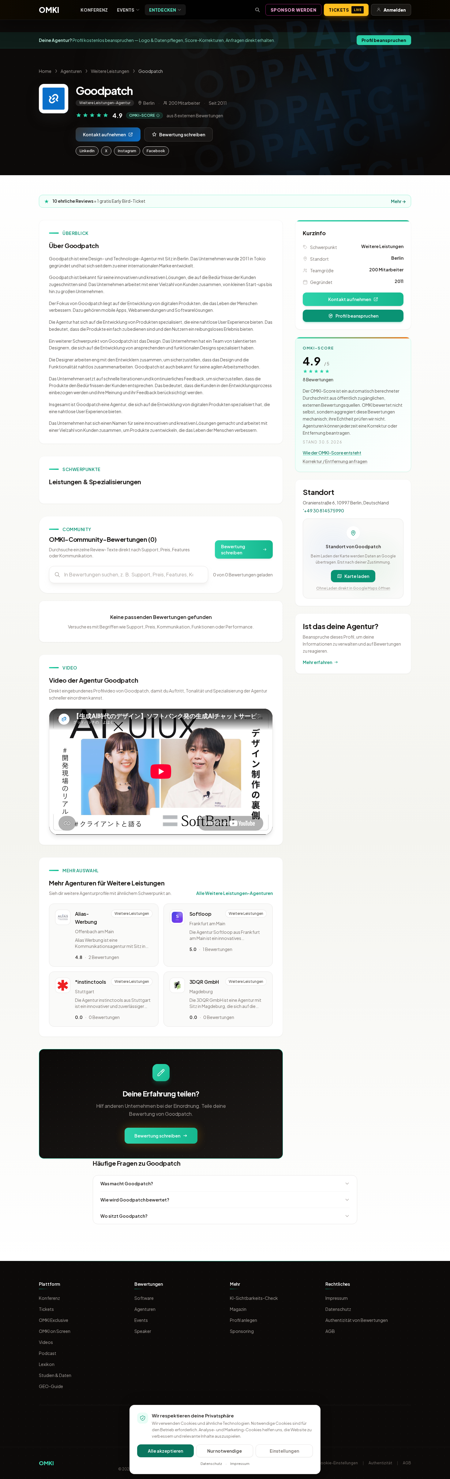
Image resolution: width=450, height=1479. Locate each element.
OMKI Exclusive (53, 1320)
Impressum (336, 1298)
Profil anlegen (243, 1320)
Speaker (142, 1331)
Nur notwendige (224, 1451)
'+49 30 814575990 (323, 510)
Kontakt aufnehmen (104, 134)
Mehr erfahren (317, 662)
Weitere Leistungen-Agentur (104, 102)
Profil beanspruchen (384, 40)
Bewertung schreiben (182, 134)
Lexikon (46, 1364)
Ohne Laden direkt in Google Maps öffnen (353, 588)
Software (144, 1298)
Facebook (156, 151)
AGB (330, 1331)
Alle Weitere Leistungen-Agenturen (234, 893)
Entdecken (162, 10)
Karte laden (356, 576)
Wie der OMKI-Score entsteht (332, 452)
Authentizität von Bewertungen (356, 1320)
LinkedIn (87, 151)
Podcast (47, 1353)
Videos (46, 1342)
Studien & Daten (55, 1375)
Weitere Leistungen (110, 71)
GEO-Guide (51, 1386)
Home (45, 71)
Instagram (127, 151)
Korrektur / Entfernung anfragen (335, 461)
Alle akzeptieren (165, 1451)
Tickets (345, 10)
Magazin (238, 1309)
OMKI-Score (142, 115)
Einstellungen (284, 1451)
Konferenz (94, 10)
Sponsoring (242, 1331)
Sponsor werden (294, 10)
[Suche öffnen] (257, 9)
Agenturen (71, 71)
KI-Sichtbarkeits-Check (254, 1298)
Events (125, 10)
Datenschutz (338, 1309)
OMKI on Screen (54, 1331)
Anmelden (395, 10)
